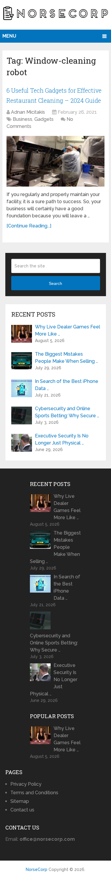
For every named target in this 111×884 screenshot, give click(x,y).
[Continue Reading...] (29, 226)
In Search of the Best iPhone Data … (66, 384)
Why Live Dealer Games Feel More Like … (67, 330)
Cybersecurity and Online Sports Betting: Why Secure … (67, 412)
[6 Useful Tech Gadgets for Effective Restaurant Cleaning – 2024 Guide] (55, 161)
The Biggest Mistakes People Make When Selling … (66, 357)
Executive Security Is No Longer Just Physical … (62, 439)
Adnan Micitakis (28, 112)
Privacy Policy (25, 784)
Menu (9, 36)
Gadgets (44, 119)
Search (55, 283)
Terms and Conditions (34, 792)
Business (22, 119)
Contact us (22, 810)
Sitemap (19, 801)
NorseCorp (36, 869)
